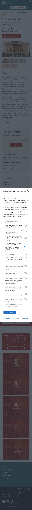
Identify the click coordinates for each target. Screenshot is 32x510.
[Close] (28, 191)
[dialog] (16, 255)
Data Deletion (6, 318)
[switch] (25, 226)
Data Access (16, 318)
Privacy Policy (25, 318)
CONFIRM (10, 312)
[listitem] (16, 221)
